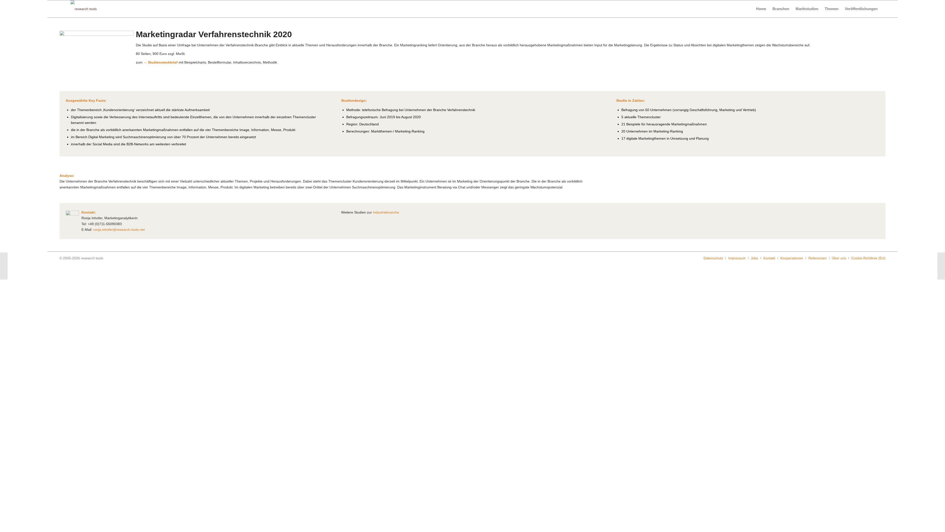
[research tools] (84, 8)
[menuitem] (761, 8)
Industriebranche (386, 212)
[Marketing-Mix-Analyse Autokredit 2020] (4, 266)
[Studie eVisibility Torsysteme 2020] (941, 266)
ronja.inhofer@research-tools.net (119, 230)
